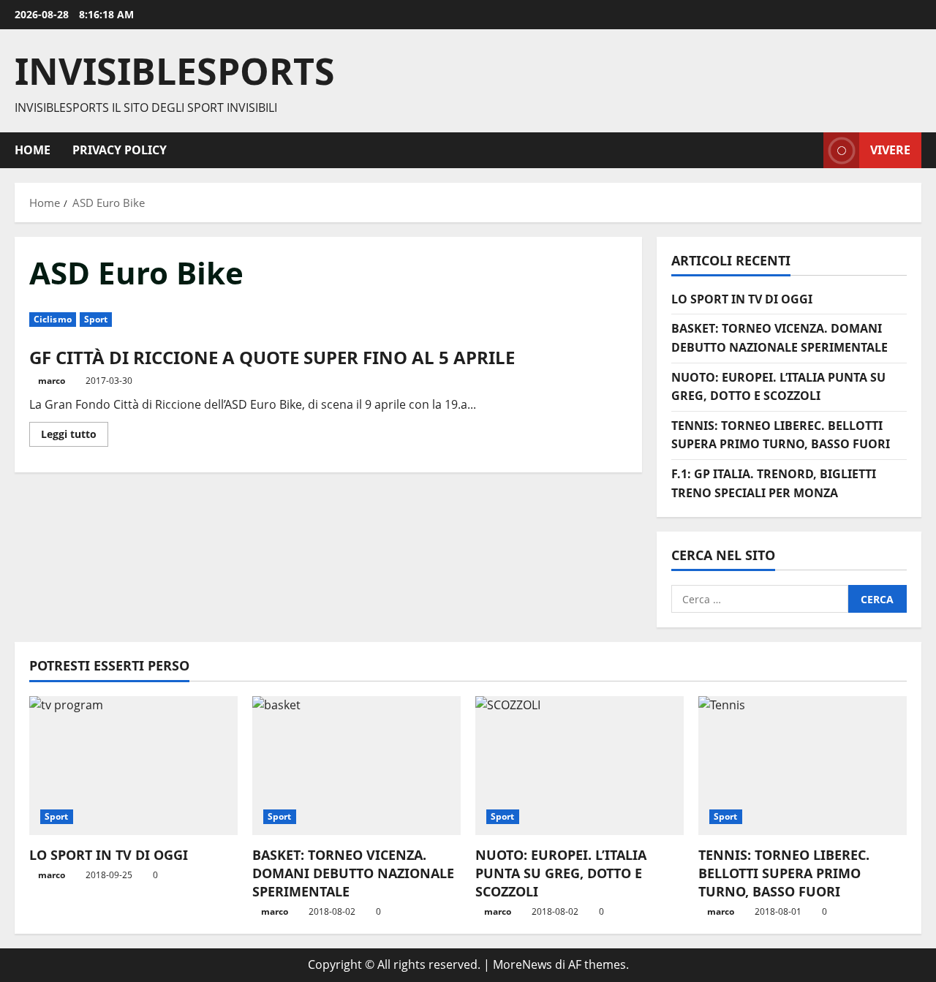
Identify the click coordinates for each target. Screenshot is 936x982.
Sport (96, 319)
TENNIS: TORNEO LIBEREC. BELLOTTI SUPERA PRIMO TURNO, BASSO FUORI (783, 873)
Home (32, 150)
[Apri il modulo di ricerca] (808, 150)
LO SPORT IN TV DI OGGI (741, 299)
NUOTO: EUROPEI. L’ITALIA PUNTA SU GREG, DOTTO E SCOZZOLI (560, 873)
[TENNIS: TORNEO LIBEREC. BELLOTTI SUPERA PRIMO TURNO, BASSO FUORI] (802, 765)
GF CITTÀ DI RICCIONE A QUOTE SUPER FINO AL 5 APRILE (272, 357)
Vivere (890, 149)
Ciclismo (53, 319)
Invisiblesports (175, 71)
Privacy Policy (119, 150)
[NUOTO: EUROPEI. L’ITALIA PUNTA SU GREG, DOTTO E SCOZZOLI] (579, 765)
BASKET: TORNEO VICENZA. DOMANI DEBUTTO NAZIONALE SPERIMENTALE (353, 873)
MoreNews (522, 964)
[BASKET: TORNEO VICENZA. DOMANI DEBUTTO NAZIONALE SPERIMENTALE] (356, 765)
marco (51, 380)
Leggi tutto (74, 436)
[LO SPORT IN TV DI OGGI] (133, 765)
